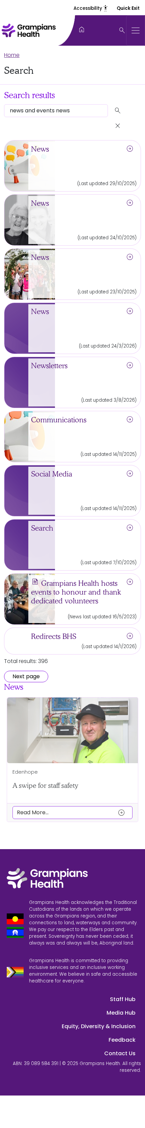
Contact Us (120, 1053)
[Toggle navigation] (135, 30)
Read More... (71, 812)
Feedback (122, 1040)
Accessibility (91, 8)
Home (12, 55)
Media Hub (121, 1013)
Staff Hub (123, 999)
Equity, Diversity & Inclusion (99, 1026)
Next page (26, 676)
